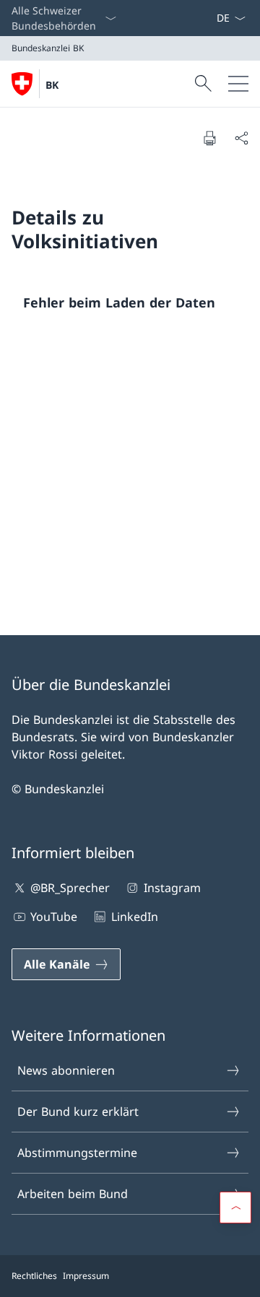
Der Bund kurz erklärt (78, 1111)
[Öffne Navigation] (238, 83)
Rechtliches (34, 1276)
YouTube (53, 917)
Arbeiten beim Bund (72, 1194)
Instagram (172, 888)
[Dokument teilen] (241, 138)
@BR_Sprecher (70, 888)
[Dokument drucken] (209, 138)
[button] (235, 1207)
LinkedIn (134, 917)
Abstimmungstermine (77, 1153)
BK (52, 85)
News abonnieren (66, 1070)
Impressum (86, 1276)
